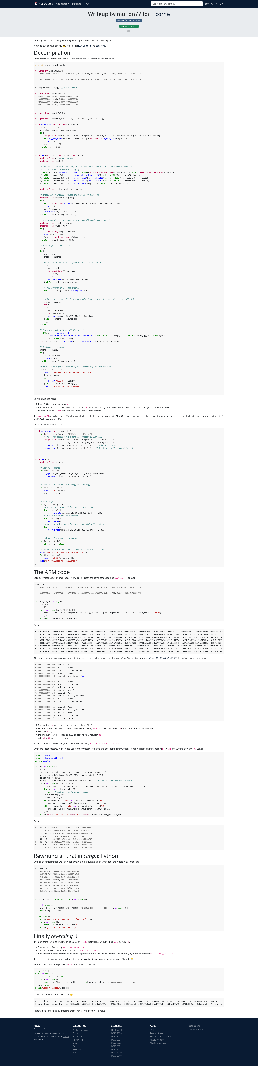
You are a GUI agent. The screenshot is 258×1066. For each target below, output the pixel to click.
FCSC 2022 (116, 1046)
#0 (150, 658)
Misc (75, 1042)
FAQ (152, 1030)
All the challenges (81, 1030)
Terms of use (156, 1033)
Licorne (160, 14)
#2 (157, 658)
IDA (80, 45)
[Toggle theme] (212, 3)
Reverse (77, 1049)
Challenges (61, 3)
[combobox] (177, 3)
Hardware (78, 1039)
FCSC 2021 (116, 1049)
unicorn (87, 45)
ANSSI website (157, 1039)
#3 (161, 658)
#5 (168, 658)
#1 (153, 658)
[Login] (221, 3)
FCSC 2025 (116, 1036)
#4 (164, 658)
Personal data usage (160, 1036)
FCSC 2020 (116, 1052)
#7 (175, 658)
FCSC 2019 (116, 1055)
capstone (100, 45)
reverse (120, 20)
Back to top (194, 1025)
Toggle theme (196, 1028)
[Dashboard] (216, 3)
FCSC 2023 (116, 1042)
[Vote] (129, 30)
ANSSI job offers (158, 1042)
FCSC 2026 (116, 1033)
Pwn (75, 1046)
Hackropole (45, 4)
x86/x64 (137, 20)
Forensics (77, 1036)
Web (75, 1052)
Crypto (76, 1033)
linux (128, 20)
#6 (171, 658)
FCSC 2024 (116, 1039)
